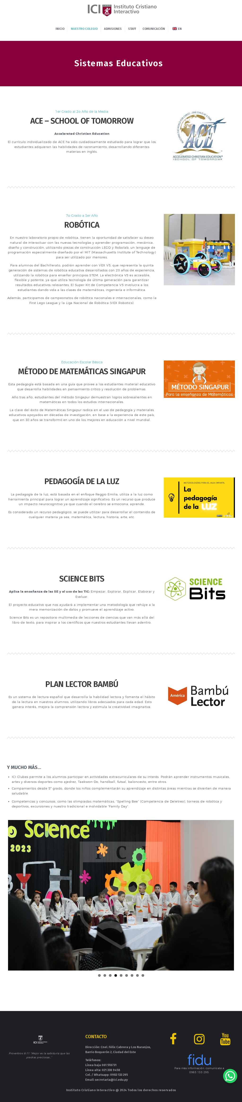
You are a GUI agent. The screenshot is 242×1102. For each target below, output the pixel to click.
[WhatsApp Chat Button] (230, 1076)
